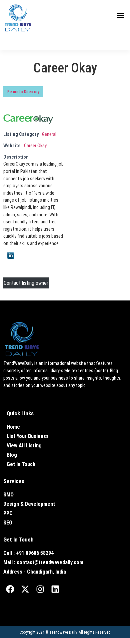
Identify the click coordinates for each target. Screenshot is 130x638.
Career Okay (35, 146)
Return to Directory (23, 91)
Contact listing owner (26, 283)
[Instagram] (40, 589)
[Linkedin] (55, 589)
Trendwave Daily (63, 632)
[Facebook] (10, 589)
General (49, 134)
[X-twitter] (25, 589)
